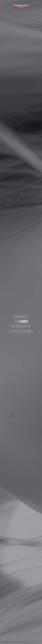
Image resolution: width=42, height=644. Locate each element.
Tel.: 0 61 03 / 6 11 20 (15, 331)
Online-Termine (27, 331)
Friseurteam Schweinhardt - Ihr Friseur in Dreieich (21, 6)
